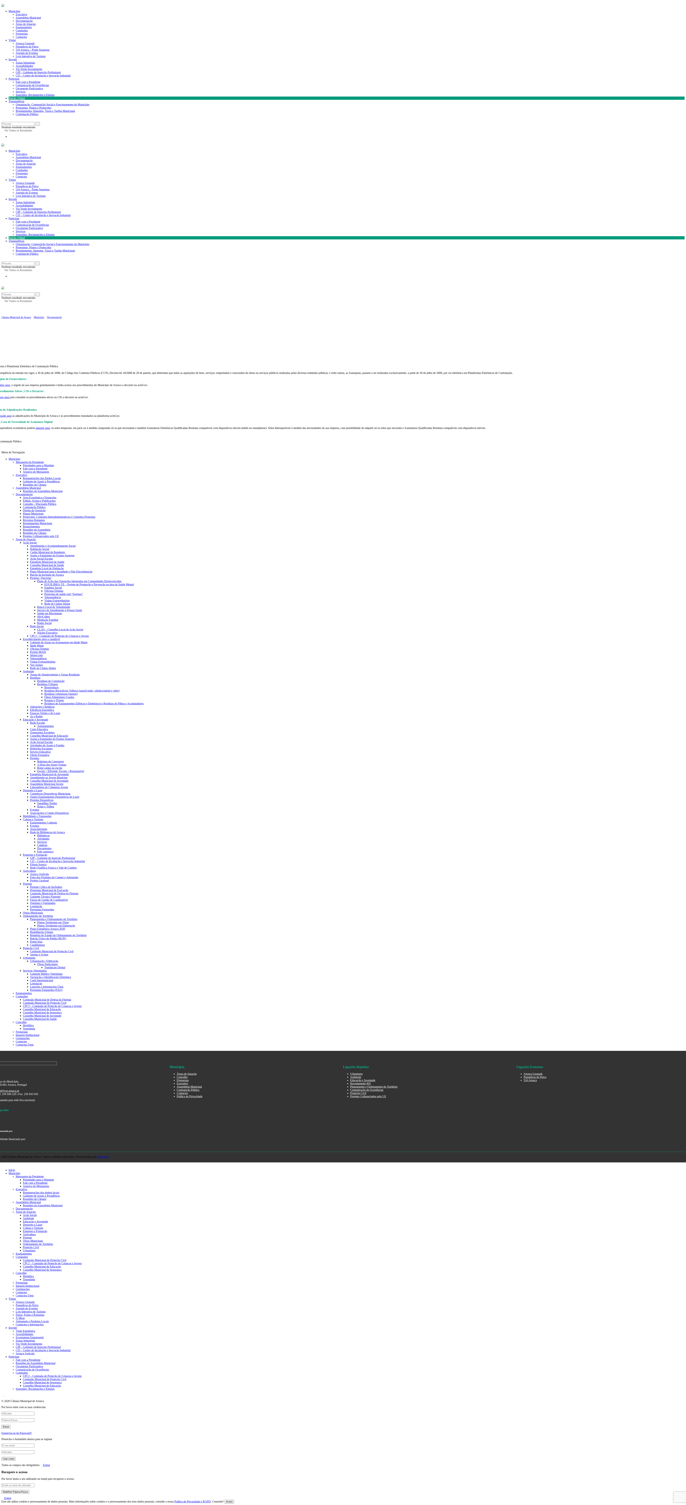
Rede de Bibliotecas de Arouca (47, 832)
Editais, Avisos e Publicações (39, 500)
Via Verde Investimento (29, 69)
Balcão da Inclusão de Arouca (47, 574)
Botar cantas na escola (49, 767)
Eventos (34, 809)
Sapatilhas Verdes (47, 803)
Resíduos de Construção (50, 680)
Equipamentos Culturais (43, 822)
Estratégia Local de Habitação (47, 568)
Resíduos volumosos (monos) (61, 693)
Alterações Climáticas (42, 706)
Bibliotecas (43, 835)
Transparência (16, 101)
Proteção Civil (31, 948)
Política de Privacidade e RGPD (192, 1501)
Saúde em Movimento (49, 613)
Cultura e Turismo (33, 819)
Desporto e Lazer (32, 790)
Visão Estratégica (25, 1330)
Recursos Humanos (34, 520)
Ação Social (30, 542)
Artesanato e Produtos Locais (32, 1321)
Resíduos (35, 677)
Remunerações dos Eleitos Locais (42, 478)
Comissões (22, 170)
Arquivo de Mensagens (36, 471)
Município (14, 150)
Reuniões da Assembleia (36, 529)
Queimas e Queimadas (42, 903)
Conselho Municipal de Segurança (42, 1012)
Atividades (43, 838)
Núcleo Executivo (47, 632)
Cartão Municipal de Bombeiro (47, 552)
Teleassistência (52, 597)
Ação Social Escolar (41, 558)
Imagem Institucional (27, 1035)
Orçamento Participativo (29, 88)
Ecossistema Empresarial (30, 1337)
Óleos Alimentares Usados (59, 697)
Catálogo (42, 845)
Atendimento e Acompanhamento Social (53, 545)
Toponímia (29, 1028)
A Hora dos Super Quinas (51, 764)
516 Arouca (530, 1080)
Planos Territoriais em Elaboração (56, 925)
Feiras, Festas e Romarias (30, 1314)
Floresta (27, 883)
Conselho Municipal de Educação (49, 735)
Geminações (23, 1038)
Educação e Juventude (35, 719)
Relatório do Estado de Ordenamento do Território (58, 935)
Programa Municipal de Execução (49, 890)
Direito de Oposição (34, 510)
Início (12, 1170)
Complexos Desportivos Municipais (50, 793)
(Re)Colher (43, 616)
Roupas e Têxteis (54, 700)
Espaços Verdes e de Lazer (45, 713)
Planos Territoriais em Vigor (53, 922)
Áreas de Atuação (26, 163)
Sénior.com (36, 655)
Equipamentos (24, 166)
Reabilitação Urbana (41, 932)
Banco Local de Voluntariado (53, 606)
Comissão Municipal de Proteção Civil (51, 951)
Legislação (36, 906)
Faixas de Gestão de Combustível (49, 899)
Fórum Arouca (38, 864)
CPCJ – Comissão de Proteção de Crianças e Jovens (59, 635)
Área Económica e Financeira (39, 497)
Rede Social (37, 626)
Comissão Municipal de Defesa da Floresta (54, 893)
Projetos (34, 758)
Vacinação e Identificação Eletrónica (50, 977)
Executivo (21, 154)
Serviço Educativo (40, 751)
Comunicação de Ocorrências (32, 85)
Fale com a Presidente (28, 82)
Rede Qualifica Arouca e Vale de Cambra (53, 867)
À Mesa (20, 1318)
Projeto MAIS (38, 652)
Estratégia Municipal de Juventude (49, 774)
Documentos (44, 848)
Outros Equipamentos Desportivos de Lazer (54, 796)
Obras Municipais (33, 912)
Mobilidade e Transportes (37, 816)
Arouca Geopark (25, 43)
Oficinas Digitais (53, 590)
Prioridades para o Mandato (38, 465)
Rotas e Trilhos (45, 806)
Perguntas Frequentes (42, 909)
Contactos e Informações (30, 1324)
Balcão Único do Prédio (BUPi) (48, 938)
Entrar (46, 1465)
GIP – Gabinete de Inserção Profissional (38, 72)
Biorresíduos (51, 687)
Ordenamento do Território (38, 915)
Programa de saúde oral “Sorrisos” (63, 594)
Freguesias (22, 173)
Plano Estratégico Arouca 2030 (47, 928)
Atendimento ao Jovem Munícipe (49, 777)
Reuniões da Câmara (34, 484)
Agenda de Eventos (27, 53)
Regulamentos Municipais (37, 523)
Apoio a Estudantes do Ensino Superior (52, 555)
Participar (14, 78)
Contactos (21, 36)
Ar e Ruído (36, 716)
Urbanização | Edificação (44, 961)
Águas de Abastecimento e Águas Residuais (55, 674)
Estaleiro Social (53, 587)
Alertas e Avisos (39, 954)
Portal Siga (36, 941)
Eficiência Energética (42, 709)
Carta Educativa (39, 729)
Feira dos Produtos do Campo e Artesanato (54, 877)
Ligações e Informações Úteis (46, 986)
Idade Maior (37, 645)
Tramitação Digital (54, 967)
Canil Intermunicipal (41, 980)
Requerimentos (31, 526)
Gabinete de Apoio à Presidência (41, 481)
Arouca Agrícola (39, 874)
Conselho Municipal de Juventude (49, 780)
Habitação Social (39, 549)
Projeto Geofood (39, 880)
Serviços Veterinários (35, 970)
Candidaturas (37, 944)
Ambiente (28, 671)
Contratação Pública (27, 114)
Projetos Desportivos (41, 800)
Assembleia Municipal (28, 157)
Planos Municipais (33, 513)
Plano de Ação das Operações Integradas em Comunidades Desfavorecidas (79, 581)
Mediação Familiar (47, 619)
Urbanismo (29, 957)
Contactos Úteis (25, 1044)
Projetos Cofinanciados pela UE (41, 536)
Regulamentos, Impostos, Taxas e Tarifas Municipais (45, 110)
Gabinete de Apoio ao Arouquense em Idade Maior (59, 642)
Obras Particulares (47, 964)
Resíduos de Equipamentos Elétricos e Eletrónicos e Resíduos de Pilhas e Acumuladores (94, 703)
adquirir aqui (43, 427)
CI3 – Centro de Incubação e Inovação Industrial (43, 75)
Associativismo (38, 829)
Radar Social (44, 623)
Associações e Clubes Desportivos (49, 812)
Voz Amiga (36, 664)
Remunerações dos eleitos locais (41, 1192)
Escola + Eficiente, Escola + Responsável (60, 771)
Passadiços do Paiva (27, 46)
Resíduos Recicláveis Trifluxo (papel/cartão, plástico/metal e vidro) (82, 690)
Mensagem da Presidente (30, 462)
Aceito (229, 1501)
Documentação (24, 160)
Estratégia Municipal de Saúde (47, 561)
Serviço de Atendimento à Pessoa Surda (59, 610)
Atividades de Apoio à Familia (47, 745)
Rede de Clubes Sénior (57, 603)
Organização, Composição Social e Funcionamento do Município (52, 104)
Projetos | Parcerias (40, 578)
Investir (13, 59)
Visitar (12, 40)
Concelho (21, 1022)
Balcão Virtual (17, 98)
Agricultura (29, 870)
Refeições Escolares (41, 748)
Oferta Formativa (39, 755)
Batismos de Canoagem (50, 761)
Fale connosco (45, 851)
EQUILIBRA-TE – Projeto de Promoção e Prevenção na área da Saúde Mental (89, 584)
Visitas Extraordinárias (57, 600)
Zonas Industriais (25, 62)
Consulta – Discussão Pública (39, 503)
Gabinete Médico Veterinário (46, 973)
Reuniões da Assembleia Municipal (43, 491)
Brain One (103, 1156)
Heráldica (28, 1025)
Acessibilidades (24, 65)
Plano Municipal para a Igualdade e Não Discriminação (61, 571)
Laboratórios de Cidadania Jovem (49, 787)
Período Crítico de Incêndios (46, 886)
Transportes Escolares (42, 732)
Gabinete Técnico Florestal (45, 896)
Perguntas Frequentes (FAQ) (46, 989)
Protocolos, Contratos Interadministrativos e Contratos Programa (59, 516)
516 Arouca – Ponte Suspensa (32, 49)
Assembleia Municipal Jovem (46, 783)
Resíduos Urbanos (47, 684)
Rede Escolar (37, 722)
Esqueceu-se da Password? (16, 1433)
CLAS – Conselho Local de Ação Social (60, 629)
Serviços (20, 91)
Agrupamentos (45, 726)
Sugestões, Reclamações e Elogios (35, 94)
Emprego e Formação (35, 854)
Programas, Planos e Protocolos (33, 107)
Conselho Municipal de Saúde (47, 565)
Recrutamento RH (360, 1083)
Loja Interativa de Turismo (31, 56)
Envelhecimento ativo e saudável (41, 639)
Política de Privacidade (189, 1096)
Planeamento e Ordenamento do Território (53, 919)
